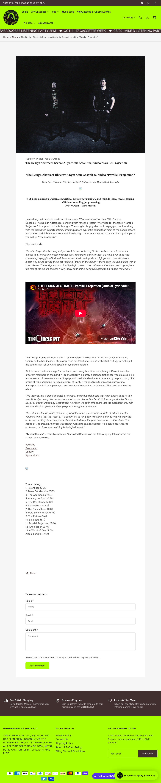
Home (6, 37)
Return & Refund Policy (69, 747)
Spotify (29, 451)
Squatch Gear (45, 23)
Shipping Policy (64, 743)
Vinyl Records (38, 12)
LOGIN (25, 12)
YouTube (30, 444)
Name (29, 600)
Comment (31, 629)
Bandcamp (31, 448)
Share (33, 573)
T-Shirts (28, 23)
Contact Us (62, 739)
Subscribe (147, 753)
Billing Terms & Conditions (70, 751)
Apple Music (32, 455)
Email (29, 615)
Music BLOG (68, 12)
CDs (54, 12)
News (15, 37)
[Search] (140, 17)
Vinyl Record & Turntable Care (94, 12)
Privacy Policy (63, 735)
